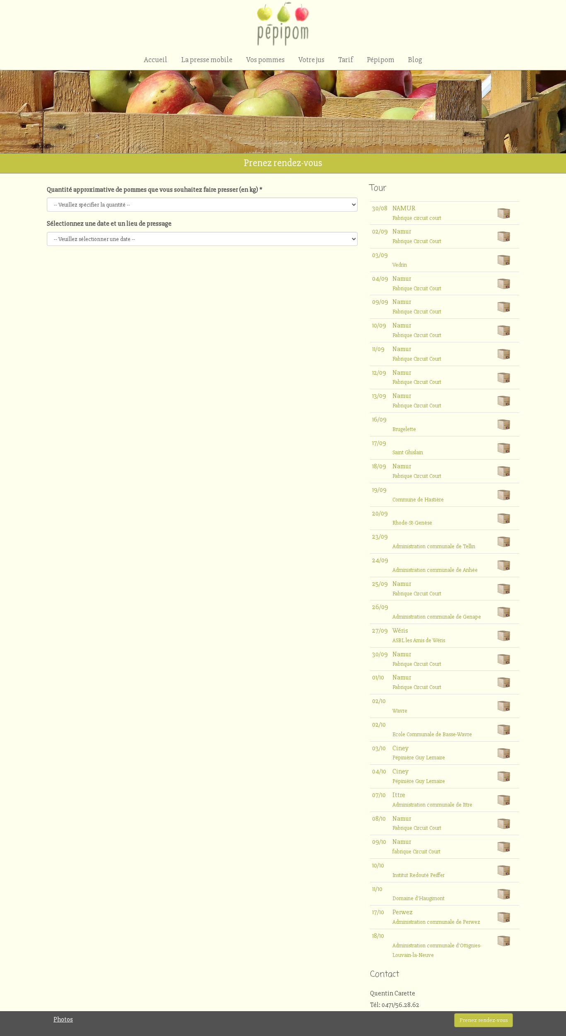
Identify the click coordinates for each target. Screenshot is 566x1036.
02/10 (379, 701)
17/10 (378, 912)
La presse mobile (206, 59)
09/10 (379, 842)
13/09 (379, 396)
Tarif (345, 59)
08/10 (379, 818)
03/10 (379, 748)
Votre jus (311, 59)
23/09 (380, 536)
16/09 (379, 419)
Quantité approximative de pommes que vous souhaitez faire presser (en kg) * (154, 190)
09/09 (380, 302)
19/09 (379, 490)
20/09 (380, 513)
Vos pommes (265, 59)
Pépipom (380, 59)
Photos (63, 1019)
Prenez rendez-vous (484, 1020)
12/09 (379, 373)
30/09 (380, 654)
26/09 (380, 607)
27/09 (380, 630)
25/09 (380, 584)
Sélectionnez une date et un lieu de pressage (109, 223)
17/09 (379, 443)
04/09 (380, 279)
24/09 (380, 560)
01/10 (378, 677)
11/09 (378, 349)
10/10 (378, 865)
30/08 (379, 208)
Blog (415, 59)
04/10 (379, 771)
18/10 (378, 936)
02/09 (380, 231)
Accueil (155, 59)
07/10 (379, 795)
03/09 (380, 255)
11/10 (377, 889)
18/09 (379, 466)
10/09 (379, 325)
